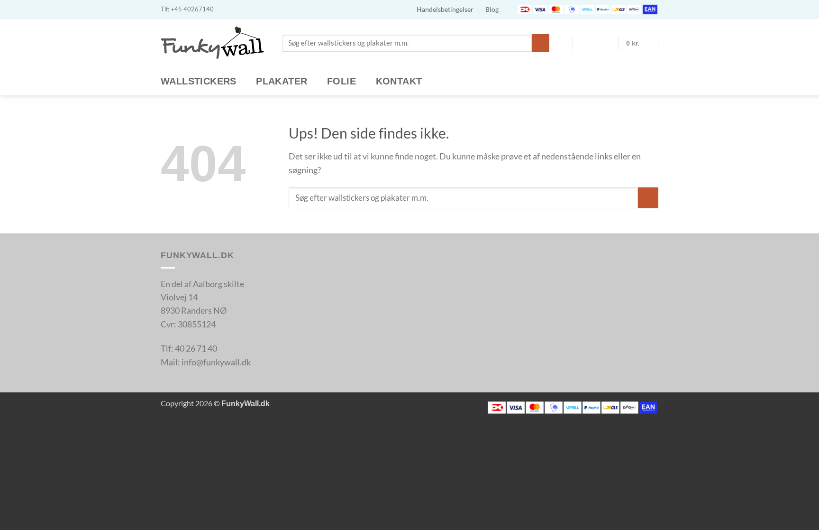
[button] (638, 43)
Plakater (281, 81)
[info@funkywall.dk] (585, 43)
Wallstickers (199, 81)
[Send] (540, 43)
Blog (492, 9)
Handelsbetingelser (445, 9)
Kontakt (399, 81)
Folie (341, 81)
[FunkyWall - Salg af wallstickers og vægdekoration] (214, 43)
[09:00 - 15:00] (606, 43)
